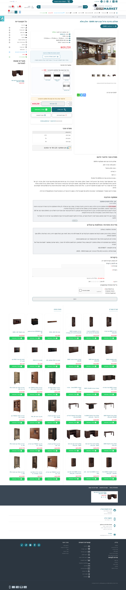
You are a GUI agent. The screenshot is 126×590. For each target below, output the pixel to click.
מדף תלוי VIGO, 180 (54, 332)
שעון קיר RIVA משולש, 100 (53, 360)
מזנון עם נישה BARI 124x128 (94, 360)
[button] (114, 51)
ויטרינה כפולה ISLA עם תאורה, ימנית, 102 (54, 388)
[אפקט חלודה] (47, 75)
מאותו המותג (57, 309)
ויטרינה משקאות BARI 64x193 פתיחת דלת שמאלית (73, 332)
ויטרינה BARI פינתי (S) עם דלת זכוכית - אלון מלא (74, 472)
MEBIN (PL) (62, 34)
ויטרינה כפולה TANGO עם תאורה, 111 (18, 416)
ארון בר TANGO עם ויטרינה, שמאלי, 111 (35, 444)
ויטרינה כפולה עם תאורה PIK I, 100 (17, 472)
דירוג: (115, 281)
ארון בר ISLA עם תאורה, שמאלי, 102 (53, 416)
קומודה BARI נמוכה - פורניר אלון (74, 388)
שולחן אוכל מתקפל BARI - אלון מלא (110, 444)
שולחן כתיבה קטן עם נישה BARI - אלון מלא (74, 444)
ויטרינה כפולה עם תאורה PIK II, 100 (17, 444)
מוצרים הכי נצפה (93, 487)
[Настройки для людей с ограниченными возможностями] (2, 18)
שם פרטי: (114, 266)
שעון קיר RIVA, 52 (37, 360)
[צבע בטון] (66, 75)
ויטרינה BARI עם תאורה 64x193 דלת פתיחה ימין (92, 332)
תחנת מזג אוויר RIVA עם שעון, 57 (18, 360)
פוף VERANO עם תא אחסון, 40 (35, 332)
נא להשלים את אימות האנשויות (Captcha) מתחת (110, 291)
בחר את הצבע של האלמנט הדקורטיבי (56, 70)
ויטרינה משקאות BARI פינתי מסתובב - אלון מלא (109, 472)
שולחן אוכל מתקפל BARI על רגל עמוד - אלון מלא (92, 416)
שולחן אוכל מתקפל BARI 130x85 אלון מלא (110, 416)
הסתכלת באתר (113, 487)
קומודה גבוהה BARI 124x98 (91, 388)
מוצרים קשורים (113, 309)
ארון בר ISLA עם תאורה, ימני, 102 (53, 444)
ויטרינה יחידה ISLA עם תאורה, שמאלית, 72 (36, 472)
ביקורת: (115, 270)
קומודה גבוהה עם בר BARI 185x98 (74, 360)
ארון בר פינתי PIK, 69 (36, 416)
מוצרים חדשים (104, 487)
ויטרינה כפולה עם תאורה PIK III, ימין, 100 (17, 388)
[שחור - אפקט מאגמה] (57, 75)
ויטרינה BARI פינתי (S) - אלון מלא (91, 472)
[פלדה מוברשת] (66, 86)
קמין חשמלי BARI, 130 (19, 332)
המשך (74, 299)
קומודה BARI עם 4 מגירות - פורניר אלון (109, 388)
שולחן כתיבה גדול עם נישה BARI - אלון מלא (17, 81)
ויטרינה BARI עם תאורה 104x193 (110, 332)
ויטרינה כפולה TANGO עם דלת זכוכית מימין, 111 (35, 388)
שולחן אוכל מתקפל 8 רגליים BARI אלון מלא (74, 416)
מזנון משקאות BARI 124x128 (111, 360)
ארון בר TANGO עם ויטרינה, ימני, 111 (53, 472)
